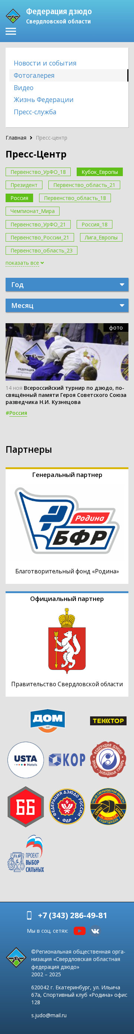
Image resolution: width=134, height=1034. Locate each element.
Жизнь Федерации (44, 99)
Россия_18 (95, 224)
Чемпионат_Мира (32, 210)
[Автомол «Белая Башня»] (26, 807)
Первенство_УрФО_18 (38, 171)
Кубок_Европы (100, 171)
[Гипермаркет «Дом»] (47, 721)
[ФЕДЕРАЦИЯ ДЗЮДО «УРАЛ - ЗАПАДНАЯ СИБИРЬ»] (108, 760)
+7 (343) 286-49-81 (72, 915)
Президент (24, 184)
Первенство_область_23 (41, 250)
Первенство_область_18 (75, 197)
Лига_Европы (101, 237)
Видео (24, 87)
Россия (19, 197)
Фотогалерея (34, 75)
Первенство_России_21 (39, 237)
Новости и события (45, 62)
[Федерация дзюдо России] (67, 806)
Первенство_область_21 (84, 184)
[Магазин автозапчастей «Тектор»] (108, 720)
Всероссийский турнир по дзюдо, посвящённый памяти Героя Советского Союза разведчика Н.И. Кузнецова (66, 395)
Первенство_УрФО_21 (38, 224)
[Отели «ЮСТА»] (26, 760)
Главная (16, 137)
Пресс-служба (35, 111)
